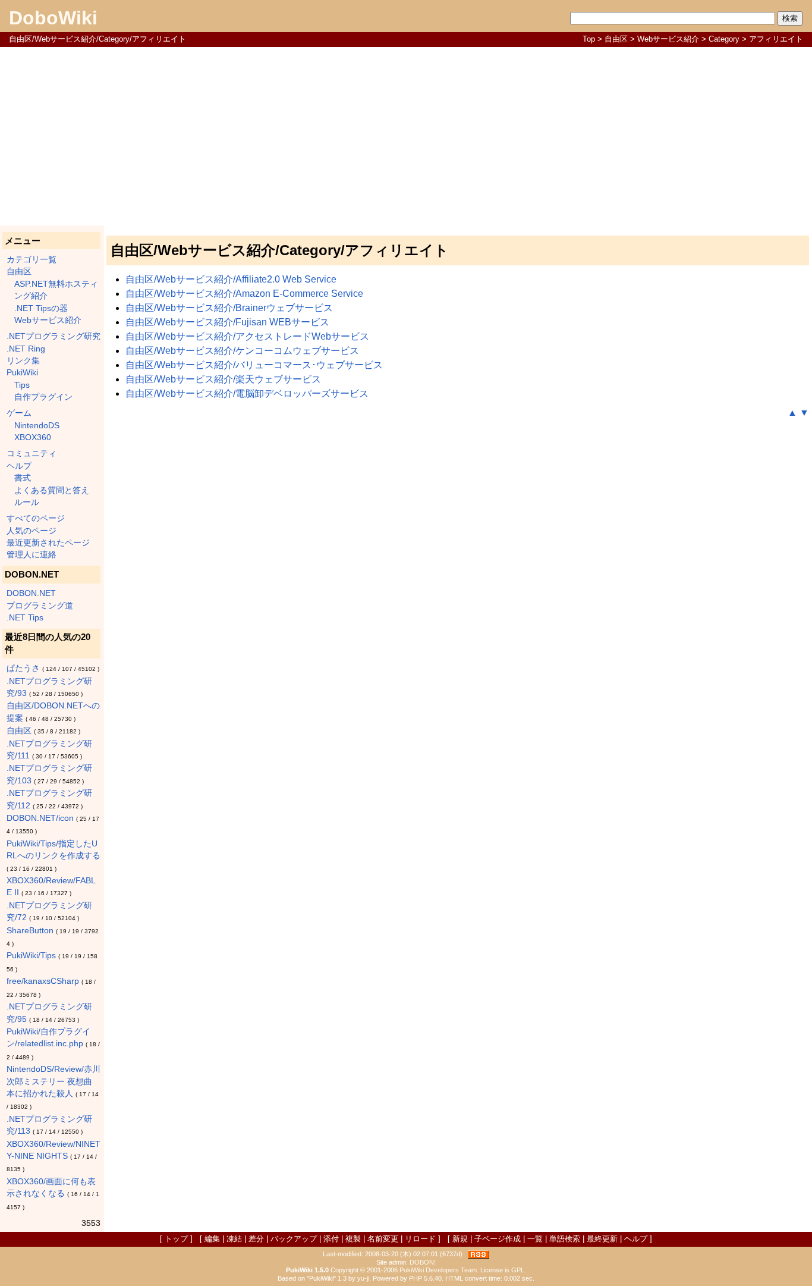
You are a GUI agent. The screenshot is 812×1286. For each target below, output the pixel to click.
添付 (331, 1238)
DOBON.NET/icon (40, 818)
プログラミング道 (40, 605)
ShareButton (30, 930)
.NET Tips (25, 617)
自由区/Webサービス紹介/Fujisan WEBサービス (227, 322)
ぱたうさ (23, 668)
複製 (353, 1238)
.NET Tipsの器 (41, 308)
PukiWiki (22, 372)
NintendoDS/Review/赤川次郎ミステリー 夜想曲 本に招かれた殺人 (53, 1081)
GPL (517, 1270)
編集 (212, 1238)
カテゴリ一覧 (31, 259)
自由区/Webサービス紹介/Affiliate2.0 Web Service (230, 279)
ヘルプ (19, 466)
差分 (256, 1238)
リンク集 (23, 360)
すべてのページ (36, 518)
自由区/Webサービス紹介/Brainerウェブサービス (229, 308)
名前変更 (382, 1238)
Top (589, 38)
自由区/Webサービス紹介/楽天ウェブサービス (223, 379)
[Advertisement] (406, 136)
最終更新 (602, 1238)
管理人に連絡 (31, 554)
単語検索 (564, 1238)
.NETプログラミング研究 (53, 336)
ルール (26, 502)
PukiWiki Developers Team (438, 1270)
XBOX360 (32, 437)
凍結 (234, 1238)
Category (724, 38)
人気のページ (31, 530)
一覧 (535, 1238)
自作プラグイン (43, 397)
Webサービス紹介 (668, 38)
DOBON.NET (31, 593)
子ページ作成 (497, 1238)
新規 (460, 1238)
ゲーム (19, 413)
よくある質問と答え (51, 490)
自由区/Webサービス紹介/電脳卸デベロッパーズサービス (247, 393)
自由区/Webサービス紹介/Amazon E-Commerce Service (244, 293)
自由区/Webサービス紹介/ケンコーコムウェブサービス (242, 351)
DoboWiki (53, 18)
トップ (176, 1238)
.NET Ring (26, 348)
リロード (420, 1238)
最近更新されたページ (48, 542)
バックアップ (293, 1238)
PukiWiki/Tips (31, 955)
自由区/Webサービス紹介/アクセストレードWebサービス (247, 336)
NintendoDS (36, 425)
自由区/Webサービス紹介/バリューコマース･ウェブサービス (254, 365)
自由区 (616, 38)
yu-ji (363, 1278)
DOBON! (423, 1262)
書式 (22, 477)
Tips (22, 385)
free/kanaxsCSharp (43, 981)
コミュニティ (31, 453)
